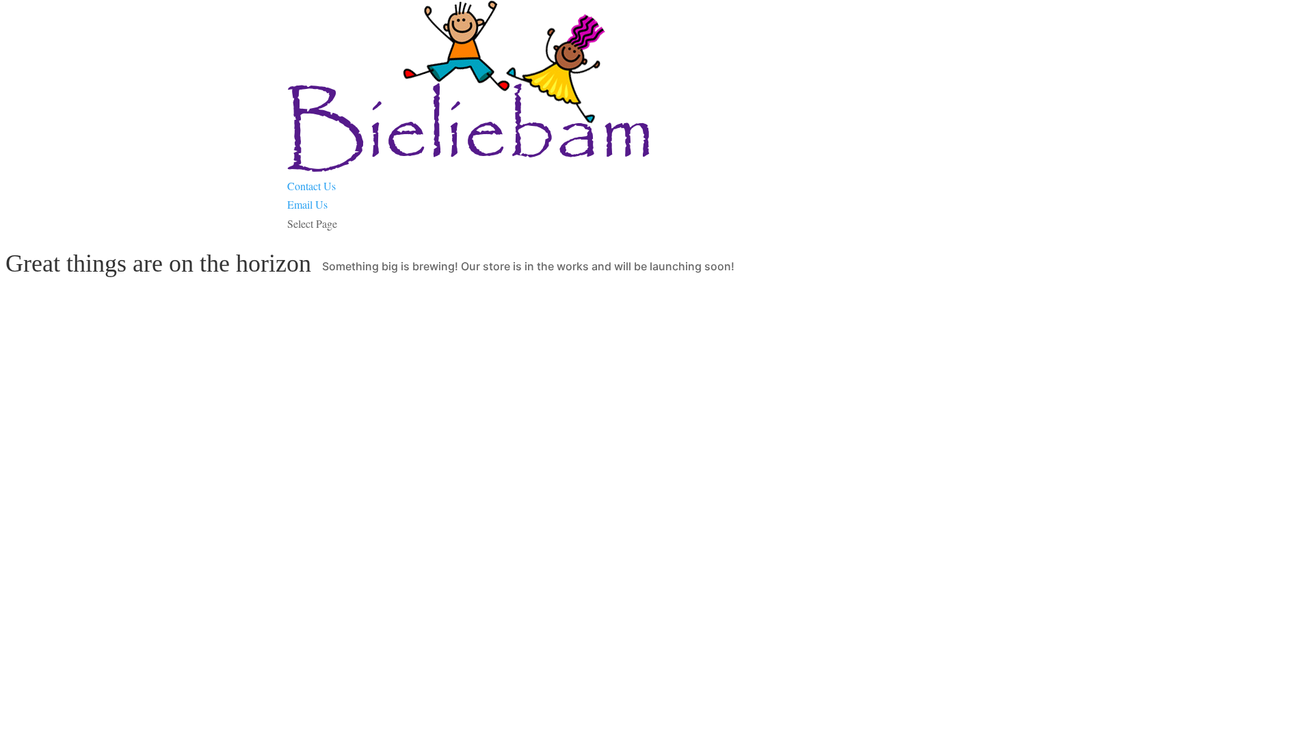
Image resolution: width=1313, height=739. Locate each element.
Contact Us (311, 186)
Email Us (307, 204)
